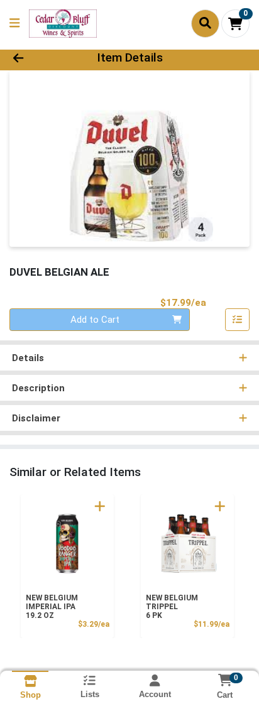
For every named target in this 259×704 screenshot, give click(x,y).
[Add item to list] (237, 319)
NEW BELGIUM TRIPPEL (172, 606)
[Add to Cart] (100, 506)
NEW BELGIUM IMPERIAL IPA (52, 606)
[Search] (205, 23)
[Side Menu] (14, 23)
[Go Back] (39, 58)
